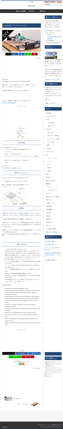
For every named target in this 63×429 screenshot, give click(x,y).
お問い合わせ (41, 424)
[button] (60, 103)
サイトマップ (47, 424)
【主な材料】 (21, 131)
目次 (20, 128)
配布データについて (22, 132)
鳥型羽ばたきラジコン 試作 (52, 79)
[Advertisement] (21, 19)
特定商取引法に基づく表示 (56, 424)
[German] (53, 2)
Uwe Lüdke (47, 241)
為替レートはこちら (16, 90)
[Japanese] (56, 2)
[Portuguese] (58, 2)
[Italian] (55, 2)
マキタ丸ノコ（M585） (18, 213)
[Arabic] (45, 2)
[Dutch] (48, 2)
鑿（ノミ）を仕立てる (50, 247)
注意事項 (20, 134)
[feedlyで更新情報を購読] (20, 364)
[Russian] (59, 2)
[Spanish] (61, 2)
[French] (51, 2)
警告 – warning (21, 136)
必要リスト (47, 99)
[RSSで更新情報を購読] (23, 364)
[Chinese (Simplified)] (47, 2)
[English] (50, 2)
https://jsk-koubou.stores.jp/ (9, 102)
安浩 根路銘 (48, 260)
